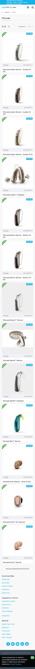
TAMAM (32, 657)
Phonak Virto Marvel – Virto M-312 (17, 482)
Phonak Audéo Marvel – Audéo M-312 (17, 113)
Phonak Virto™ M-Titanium (14, 522)
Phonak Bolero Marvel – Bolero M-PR (17, 236)
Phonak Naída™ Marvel (12, 360)
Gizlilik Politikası (15, 664)
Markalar (7, 12)
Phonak (5, 65)
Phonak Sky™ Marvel (11, 441)
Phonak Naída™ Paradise (13, 401)
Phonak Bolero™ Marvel (13, 320)
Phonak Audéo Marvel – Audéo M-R (17, 154)
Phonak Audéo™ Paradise (13, 195)
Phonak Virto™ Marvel (12, 562)
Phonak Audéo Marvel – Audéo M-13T (17, 71)
